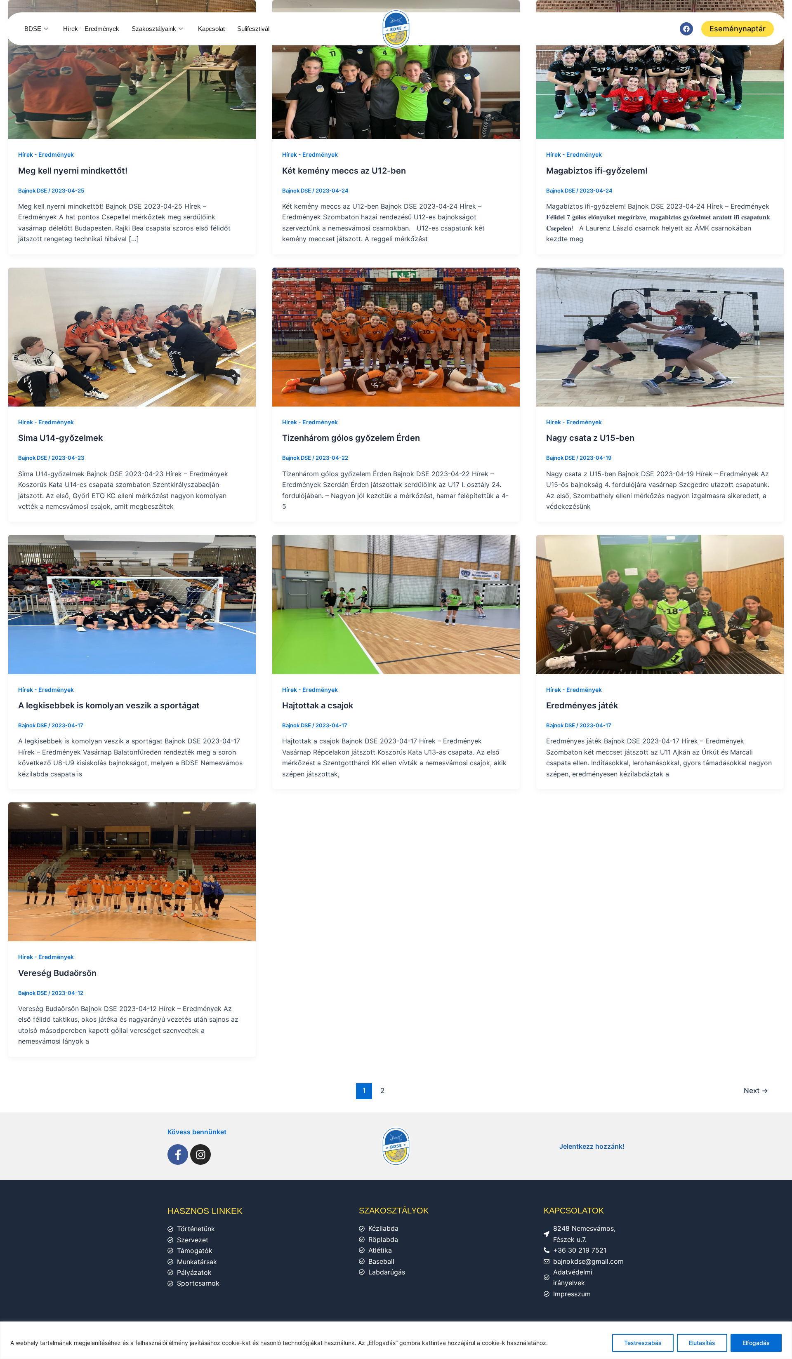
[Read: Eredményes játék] (660, 604)
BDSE (32, 28)
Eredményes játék (582, 705)
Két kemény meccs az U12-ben (344, 171)
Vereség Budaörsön (57, 973)
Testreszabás (643, 1342)
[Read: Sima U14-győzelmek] (132, 336)
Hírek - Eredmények (46, 154)
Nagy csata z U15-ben (590, 438)
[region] (396, 1340)
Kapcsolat (211, 28)
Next (756, 1090)
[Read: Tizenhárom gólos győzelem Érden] (396, 336)
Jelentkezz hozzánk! (592, 1146)
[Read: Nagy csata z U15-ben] (660, 336)
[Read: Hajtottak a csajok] (396, 604)
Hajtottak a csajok (317, 705)
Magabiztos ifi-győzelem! (597, 171)
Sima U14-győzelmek (60, 438)
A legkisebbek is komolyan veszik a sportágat (109, 705)
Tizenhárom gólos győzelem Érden (351, 438)
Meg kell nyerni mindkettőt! (72, 171)
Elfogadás (756, 1342)
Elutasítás (702, 1342)
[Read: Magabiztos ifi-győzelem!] (660, 69)
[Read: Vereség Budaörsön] (132, 871)
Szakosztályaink (154, 28)
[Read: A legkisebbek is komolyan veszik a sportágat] (132, 604)
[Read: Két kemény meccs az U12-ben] (396, 69)
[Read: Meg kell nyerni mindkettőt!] (132, 69)
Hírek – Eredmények (91, 28)
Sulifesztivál (253, 28)
